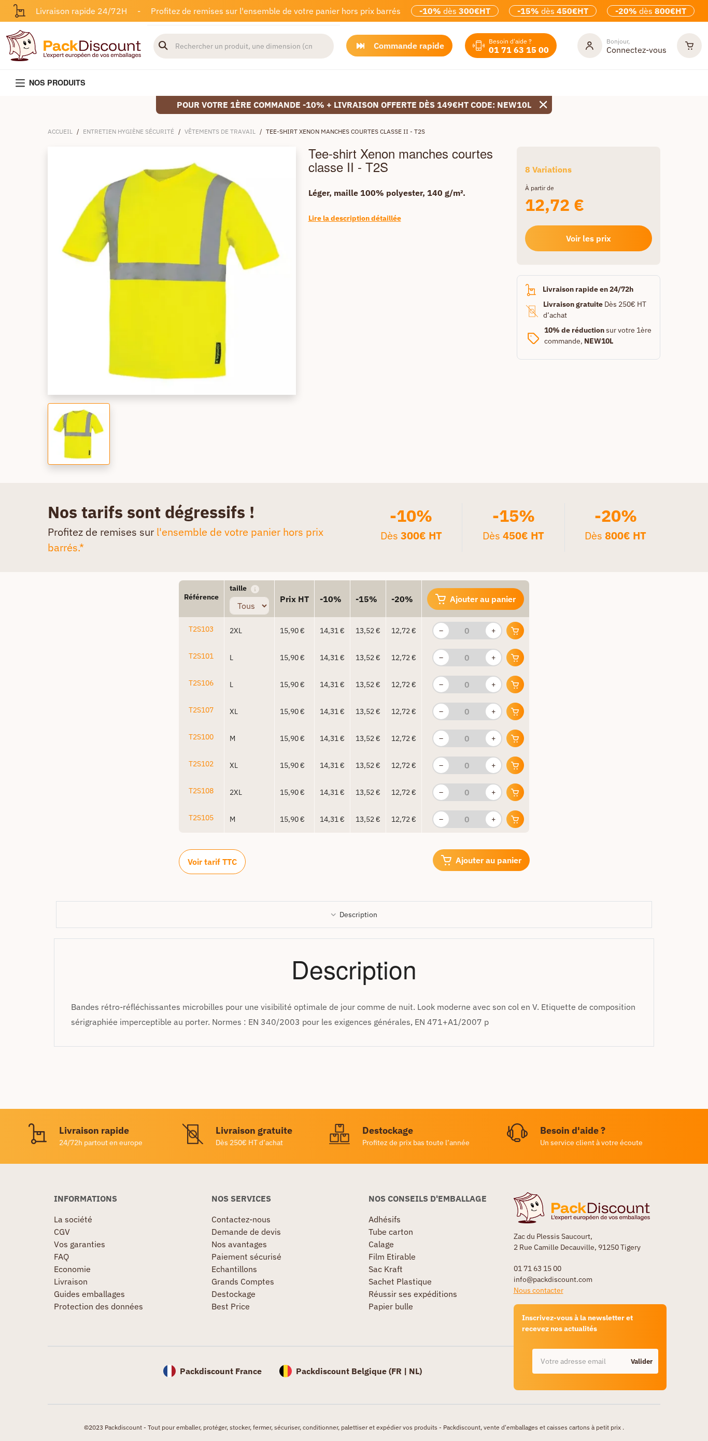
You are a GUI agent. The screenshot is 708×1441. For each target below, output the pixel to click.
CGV (62, 1231)
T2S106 (201, 683)
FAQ (61, 1256)
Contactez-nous (241, 1219)
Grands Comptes (242, 1281)
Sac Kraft (386, 1269)
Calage (381, 1244)
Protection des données (98, 1306)
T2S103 (201, 629)
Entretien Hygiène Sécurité (128, 131)
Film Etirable (392, 1256)
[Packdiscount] (73, 44)
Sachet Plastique (400, 1281)
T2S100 (201, 736)
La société (73, 1219)
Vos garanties (79, 1244)
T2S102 (201, 763)
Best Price (230, 1306)
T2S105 (201, 817)
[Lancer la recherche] (163, 46)
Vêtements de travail (220, 131)
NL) (415, 1371)
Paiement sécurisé (246, 1256)
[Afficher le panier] (689, 45)
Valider (642, 1361)
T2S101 (201, 656)
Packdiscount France (221, 1371)
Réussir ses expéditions (413, 1294)
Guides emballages (89, 1294)
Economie (72, 1269)
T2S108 (201, 790)
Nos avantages (239, 1244)
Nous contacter (538, 1290)
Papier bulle (391, 1306)
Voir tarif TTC (212, 862)
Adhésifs (385, 1219)
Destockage (233, 1294)
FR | (400, 1371)
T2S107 (201, 710)
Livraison (71, 1281)
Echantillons (234, 1269)
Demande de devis (246, 1231)
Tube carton (391, 1231)
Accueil (60, 131)
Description (358, 914)
